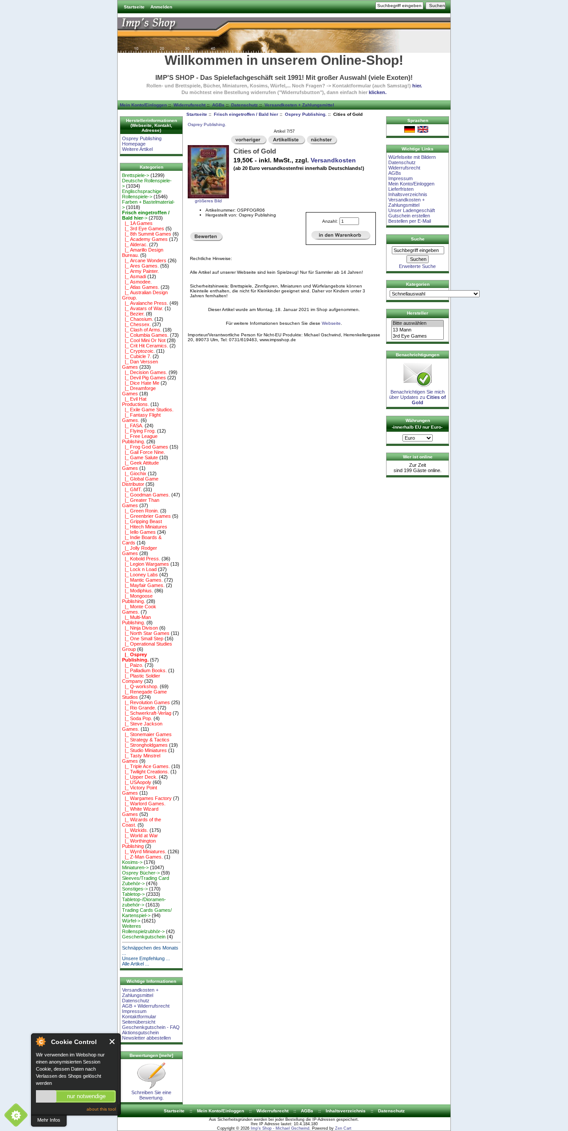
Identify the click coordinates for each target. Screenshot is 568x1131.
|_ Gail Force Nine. (143, 452)
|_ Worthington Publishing (139, 843)
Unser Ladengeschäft (411, 210)
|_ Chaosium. (137, 319)
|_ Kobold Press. (141, 558)
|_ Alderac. (135, 244)
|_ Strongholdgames (145, 745)
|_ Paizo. (132, 665)
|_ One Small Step (142, 638)
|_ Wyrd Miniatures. (144, 851)
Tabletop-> (133, 894)
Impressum (134, 1011)
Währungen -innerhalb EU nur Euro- (417, 424)
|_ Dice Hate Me (140, 383)
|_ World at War (140, 835)
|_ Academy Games (145, 239)
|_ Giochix (134, 473)
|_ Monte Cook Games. (139, 609)
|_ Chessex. (136, 324)
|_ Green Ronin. (140, 510)
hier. (417, 85)
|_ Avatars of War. (142, 308)
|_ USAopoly (136, 782)
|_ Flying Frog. (139, 430)
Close (112, 1041)
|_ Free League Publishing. (140, 438)
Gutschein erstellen (409, 215)
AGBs (218, 104)
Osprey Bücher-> (141, 872)
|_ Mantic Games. (142, 580)
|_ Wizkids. (135, 830)
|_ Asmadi (134, 276)
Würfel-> (131, 920)
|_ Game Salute (140, 457)
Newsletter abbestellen (146, 1037)
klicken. (378, 92)
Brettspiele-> (135, 175)
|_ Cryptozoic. (138, 351)
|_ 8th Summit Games (146, 233)
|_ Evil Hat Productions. (135, 401)
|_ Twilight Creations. (145, 771)
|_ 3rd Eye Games (143, 228)
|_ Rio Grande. (139, 707)
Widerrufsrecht (189, 104)
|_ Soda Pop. (137, 718)
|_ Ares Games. (140, 265)
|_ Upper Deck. (140, 777)
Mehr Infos (48, 1120)
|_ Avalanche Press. (145, 303)
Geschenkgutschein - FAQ (151, 1027)
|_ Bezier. (133, 313)
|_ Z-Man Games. (142, 856)
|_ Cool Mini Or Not (144, 340)
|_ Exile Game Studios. (148, 409)
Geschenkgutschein (144, 936)
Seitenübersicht (138, 1022)
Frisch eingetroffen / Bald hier (246, 114)
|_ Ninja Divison (140, 628)
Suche (418, 238)
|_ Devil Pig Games (144, 377)
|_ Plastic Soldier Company (141, 678)
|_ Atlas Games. (140, 287)
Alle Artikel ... (135, 963)
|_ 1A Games (137, 223)
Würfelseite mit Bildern (412, 157)
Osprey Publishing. (306, 114)
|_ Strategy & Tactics (146, 739)
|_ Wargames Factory (147, 798)
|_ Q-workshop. (140, 686)
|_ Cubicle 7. (136, 356)
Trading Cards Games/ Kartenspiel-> (147, 912)
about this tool (101, 1109)
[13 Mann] (417, 330)
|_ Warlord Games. (144, 803)
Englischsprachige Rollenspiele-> (142, 194)
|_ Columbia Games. (145, 335)
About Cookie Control (40, 1041)
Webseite (331, 323)
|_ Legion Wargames (145, 564)
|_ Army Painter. (140, 271)
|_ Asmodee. (137, 281)
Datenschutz (244, 104)
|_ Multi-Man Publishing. (136, 620)
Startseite (134, 6)
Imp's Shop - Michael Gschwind (280, 1128)
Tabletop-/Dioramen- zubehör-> (144, 902)
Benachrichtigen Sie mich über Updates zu (417, 397)
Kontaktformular (139, 1016)
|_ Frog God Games (145, 446)
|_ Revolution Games (146, 702)
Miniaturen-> (135, 867)
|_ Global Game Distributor (140, 481)
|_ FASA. (132, 425)
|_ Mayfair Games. (143, 585)
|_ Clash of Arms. (142, 329)
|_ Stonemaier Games (147, 734)
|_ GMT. (132, 489)
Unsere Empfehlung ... (146, 958)
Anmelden (161, 6)
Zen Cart (343, 1128)
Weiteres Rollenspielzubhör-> (143, 928)
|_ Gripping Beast (142, 521)
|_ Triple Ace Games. (146, 766)
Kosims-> (132, 862)
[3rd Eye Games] (417, 336)
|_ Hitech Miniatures (144, 526)
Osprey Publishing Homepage (142, 141)
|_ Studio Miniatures (144, 750)
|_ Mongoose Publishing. (137, 598)
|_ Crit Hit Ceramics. (145, 345)
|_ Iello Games (139, 532)
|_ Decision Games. (144, 372)
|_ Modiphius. (137, 590)
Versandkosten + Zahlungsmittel (299, 104)
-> (146, 215)
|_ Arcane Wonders (144, 260)
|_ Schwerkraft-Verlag (146, 713)
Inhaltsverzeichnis (407, 194)
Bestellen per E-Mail (409, 221)
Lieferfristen (401, 189)
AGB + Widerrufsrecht (146, 1006)
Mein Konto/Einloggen (143, 104)
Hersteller (417, 313)
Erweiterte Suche (417, 266)
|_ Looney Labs (140, 574)
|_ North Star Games (146, 633)
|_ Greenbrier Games (146, 516)
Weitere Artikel (137, 149)
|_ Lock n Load (139, 569)
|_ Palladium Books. (144, 670)
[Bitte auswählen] (417, 323)
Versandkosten (333, 160)
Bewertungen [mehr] (151, 1055)
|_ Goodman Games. (146, 494)
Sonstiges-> (135, 888)
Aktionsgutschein (140, 1032)
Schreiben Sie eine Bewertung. (151, 1095)
